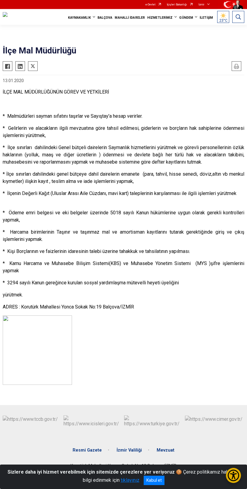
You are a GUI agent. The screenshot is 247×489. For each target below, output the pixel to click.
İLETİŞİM (206, 18)
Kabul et (154, 480)
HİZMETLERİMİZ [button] (160, 18)
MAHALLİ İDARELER (130, 18)
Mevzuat (165, 450)
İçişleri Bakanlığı (177, 4)
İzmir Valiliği (129, 450)
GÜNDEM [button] (186, 18)
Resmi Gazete (87, 450)
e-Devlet (150, 4)
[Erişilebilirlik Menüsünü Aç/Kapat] (233, 475)
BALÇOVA (105, 18)
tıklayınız (130, 480)
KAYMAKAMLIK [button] (79, 18)
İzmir (202, 4)
